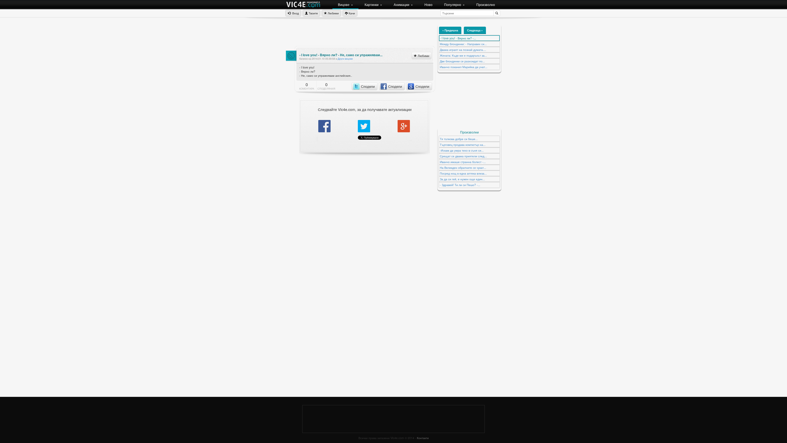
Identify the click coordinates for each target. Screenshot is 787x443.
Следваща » (475, 30)
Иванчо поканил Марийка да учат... (463, 67)
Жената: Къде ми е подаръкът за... (463, 55)
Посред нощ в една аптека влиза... (463, 173)
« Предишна (450, 30)
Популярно (454, 4)
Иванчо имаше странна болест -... (463, 162)
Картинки (373, 4)
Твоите (313, 13)
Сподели (368, 86)
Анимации (403, 4)
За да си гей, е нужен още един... (462, 179)
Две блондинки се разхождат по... (462, 61)
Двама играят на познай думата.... (463, 50)
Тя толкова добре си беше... (459, 139)
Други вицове (345, 58)
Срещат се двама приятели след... (463, 156)
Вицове (345, 4)
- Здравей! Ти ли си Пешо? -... (460, 185)
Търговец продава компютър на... (463, 145)
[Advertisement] (360, 34)
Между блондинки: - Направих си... (463, 44)
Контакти (423, 438)
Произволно (485, 4)
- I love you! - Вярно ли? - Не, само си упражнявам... (340, 55)
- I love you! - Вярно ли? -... (458, 38)
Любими (333, 13)
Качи (351, 13)
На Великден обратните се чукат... (463, 168)
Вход (295, 13)
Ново (428, 4)
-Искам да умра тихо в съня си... (462, 150)
